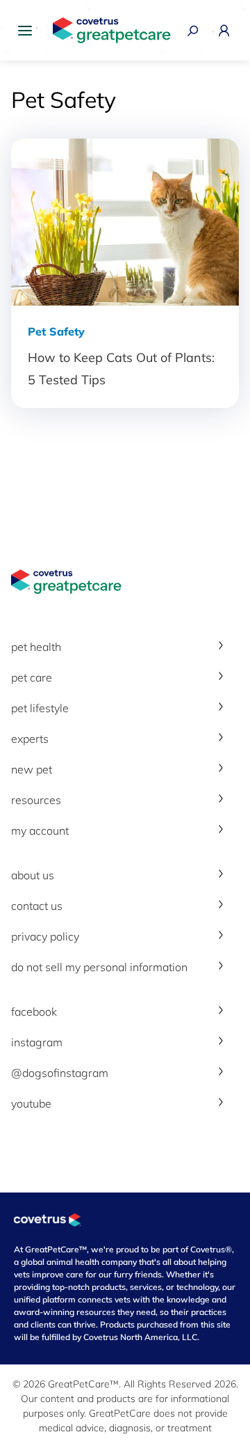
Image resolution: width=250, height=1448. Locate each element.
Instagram (36, 1042)
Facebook (34, 1011)
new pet (31, 769)
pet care (31, 677)
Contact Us (36, 906)
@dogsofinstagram (59, 1073)
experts (30, 739)
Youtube (31, 1103)
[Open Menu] (28, 30)
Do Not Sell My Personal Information (99, 967)
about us (32, 875)
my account (40, 830)
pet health (36, 647)
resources (36, 800)
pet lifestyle (40, 708)
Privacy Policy (45, 936)
